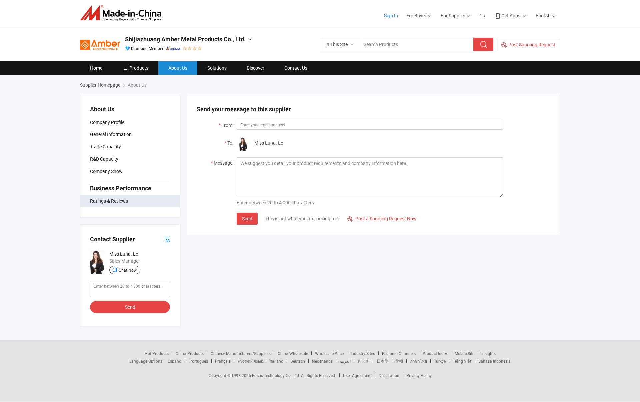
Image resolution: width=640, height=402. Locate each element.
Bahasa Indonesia (494, 361)
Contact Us (295, 68)
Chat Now (128, 270)
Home (96, 68)
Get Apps (510, 15)
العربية (345, 361)
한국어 (364, 361)
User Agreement (357, 375)
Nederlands (322, 361)
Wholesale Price (329, 353)
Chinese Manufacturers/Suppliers (241, 353)
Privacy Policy (419, 375)
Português (198, 361)
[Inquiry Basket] (483, 15)
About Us (177, 68)
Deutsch (297, 361)
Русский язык (250, 361)
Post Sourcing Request (531, 44)
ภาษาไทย (418, 361)
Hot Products (157, 353)
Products (138, 68)
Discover (255, 68)
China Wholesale (293, 353)
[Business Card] (167, 239)
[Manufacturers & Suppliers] (123, 13)
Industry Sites (363, 353)
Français (223, 361)
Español (175, 361)
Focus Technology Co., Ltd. (276, 375)
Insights (488, 353)
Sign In (391, 15)
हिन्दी (399, 361)
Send (130, 307)
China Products (190, 353)
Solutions (217, 68)
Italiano (276, 361)
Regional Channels (399, 353)
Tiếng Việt (462, 361)
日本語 (383, 361)
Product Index (435, 353)
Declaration (389, 375)
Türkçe (440, 361)
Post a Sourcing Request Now (382, 218)
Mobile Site (464, 353)
